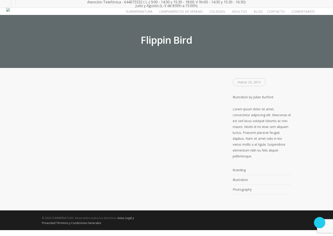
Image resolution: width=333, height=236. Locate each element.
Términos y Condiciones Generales (78, 223)
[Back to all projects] (44, 34)
